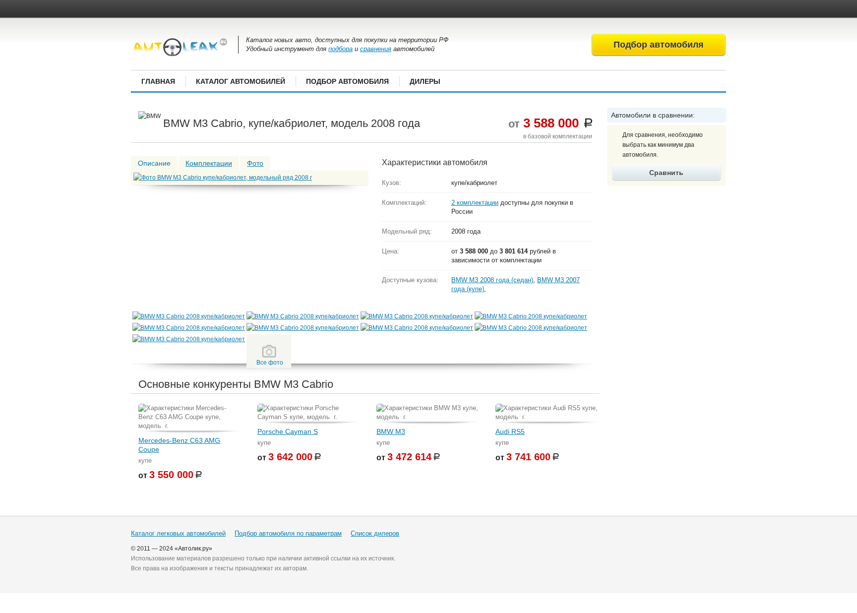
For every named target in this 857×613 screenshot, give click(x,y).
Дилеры (425, 81)
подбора (340, 49)
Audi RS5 (510, 431)
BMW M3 (390, 431)
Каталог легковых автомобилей (178, 533)
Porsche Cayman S (287, 431)
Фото (255, 163)
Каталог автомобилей (240, 81)
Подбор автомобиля (347, 81)
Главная (158, 81)
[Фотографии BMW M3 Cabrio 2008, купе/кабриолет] (188, 316)
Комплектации (208, 163)
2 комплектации (474, 202)
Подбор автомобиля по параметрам (288, 533)
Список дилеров (375, 533)
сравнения (375, 49)
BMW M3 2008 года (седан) (492, 280)
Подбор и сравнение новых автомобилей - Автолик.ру (180, 47)
